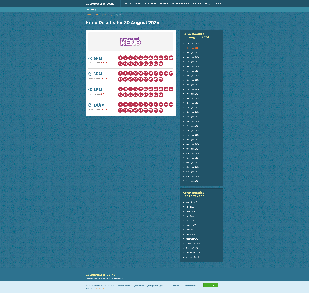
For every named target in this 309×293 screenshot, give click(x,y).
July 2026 (190, 206)
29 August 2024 (192, 52)
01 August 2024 (192, 180)
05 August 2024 (192, 162)
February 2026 (192, 229)
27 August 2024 (192, 61)
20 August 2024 (192, 93)
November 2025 (193, 243)
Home (88, 14)
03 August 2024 (192, 171)
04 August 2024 (192, 167)
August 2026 (191, 202)
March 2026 (191, 225)
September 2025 (193, 252)
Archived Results (193, 257)
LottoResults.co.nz (100, 3)
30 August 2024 (192, 48)
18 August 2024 (192, 103)
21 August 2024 (192, 89)
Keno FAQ (91, 9)
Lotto (126, 3)
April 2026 (190, 220)
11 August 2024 (192, 135)
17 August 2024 (192, 107)
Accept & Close (210, 285)
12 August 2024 (192, 130)
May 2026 (190, 216)
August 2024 (105, 14)
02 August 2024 (192, 176)
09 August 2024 (192, 144)
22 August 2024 (192, 84)
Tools (217, 3)
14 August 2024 (192, 121)
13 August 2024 (192, 125)
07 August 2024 (192, 153)
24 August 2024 (192, 75)
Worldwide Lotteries (186, 3)
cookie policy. (98, 288)
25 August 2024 (192, 70)
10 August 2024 (192, 139)
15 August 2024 (192, 116)
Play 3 (164, 3)
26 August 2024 (192, 66)
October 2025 (192, 248)
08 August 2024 (192, 148)
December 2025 (193, 238)
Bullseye (151, 3)
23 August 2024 (192, 80)
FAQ (207, 3)
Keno (137, 3)
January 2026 (191, 234)
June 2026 (190, 211)
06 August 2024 (192, 158)
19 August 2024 (192, 98)
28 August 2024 (192, 57)
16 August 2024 (192, 112)
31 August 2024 (192, 43)
